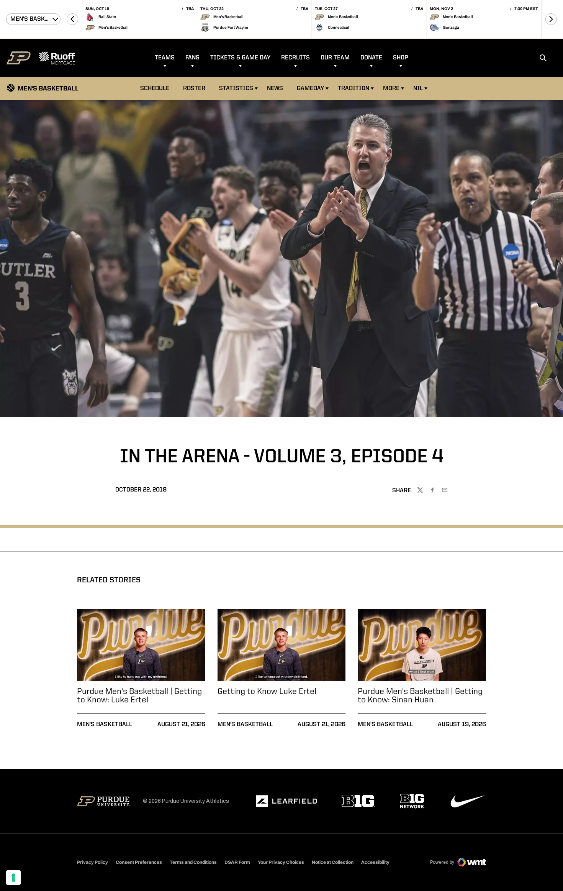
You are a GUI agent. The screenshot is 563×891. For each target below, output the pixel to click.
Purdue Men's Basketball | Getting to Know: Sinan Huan (420, 695)
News (275, 88)
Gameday (310, 88)
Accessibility (375, 862)
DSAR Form (237, 862)
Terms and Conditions (193, 862)
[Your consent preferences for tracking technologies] (13, 877)
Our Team (335, 58)
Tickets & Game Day (240, 58)
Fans (192, 58)
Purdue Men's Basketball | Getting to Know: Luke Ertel (139, 695)
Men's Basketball (104, 725)
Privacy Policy (92, 862)
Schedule (154, 88)
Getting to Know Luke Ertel (267, 691)
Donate (371, 58)
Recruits (295, 58)
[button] (72, 19)
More (391, 88)
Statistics (236, 88)
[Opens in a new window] (286, 801)
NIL (418, 88)
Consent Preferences (139, 862)
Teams (165, 58)
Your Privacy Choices (281, 862)
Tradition (353, 88)
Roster (194, 88)
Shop (400, 58)
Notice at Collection (333, 862)
